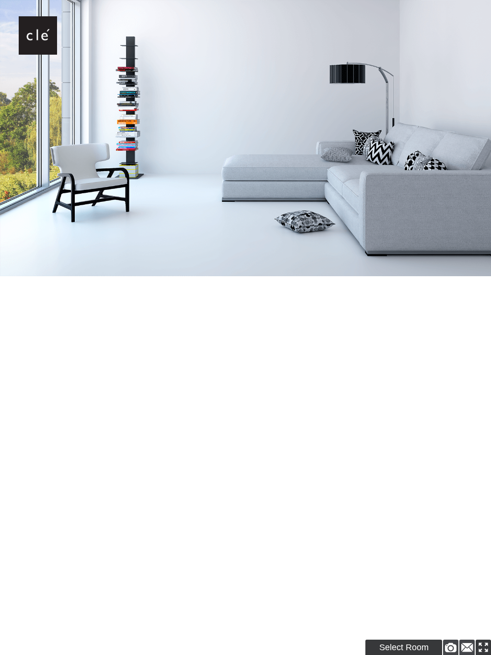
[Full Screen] (483, 647)
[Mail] (467, 647)
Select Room (404, 647)
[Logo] (38, 35)
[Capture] (450, 647)
